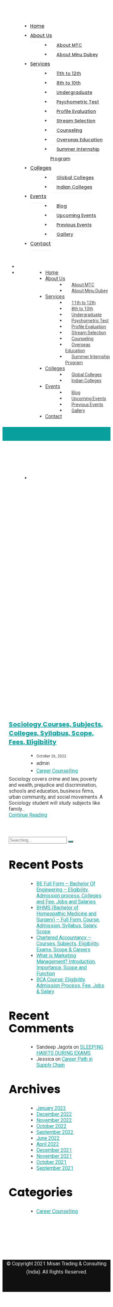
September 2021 (54, 1168)
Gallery (64, 234)
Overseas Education (79, 140)
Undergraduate (74, 92)
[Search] (70, 842)
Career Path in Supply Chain (64, 1062)
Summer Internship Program (75, 154)
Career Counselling (57, 771)
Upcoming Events (76, 215)
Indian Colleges (74, 187)
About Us (41, 35)
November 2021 (54, 1156)
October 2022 (51, 1126)
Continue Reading (28, 815)
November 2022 (54, 1120)
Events (38, 196)
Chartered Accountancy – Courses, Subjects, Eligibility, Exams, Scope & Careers (67, 944)
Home (37, 26)
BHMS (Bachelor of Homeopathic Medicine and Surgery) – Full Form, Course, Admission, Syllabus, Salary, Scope (68, 920)
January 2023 (51, 1108)
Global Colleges (75, 177)
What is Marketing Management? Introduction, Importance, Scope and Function (66, 965)
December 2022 (54, 1114)
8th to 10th (68, 83)
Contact (40, 243)
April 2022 (47, 1144)
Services (40, 64)
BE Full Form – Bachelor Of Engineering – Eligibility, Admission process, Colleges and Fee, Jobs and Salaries (68, 893)
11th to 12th (68, 73)
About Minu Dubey (77, 54)
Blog (61, 206)
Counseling (69, 130)
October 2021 (51, 1162)
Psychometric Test (77, 102)
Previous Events (74, 225)
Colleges (40, 168)
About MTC (69, 45)
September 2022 (54, 1132)
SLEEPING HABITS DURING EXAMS (69, 1050)
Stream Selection (75, 121)
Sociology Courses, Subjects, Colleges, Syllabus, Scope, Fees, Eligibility (56, 733)
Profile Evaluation (76, 111)
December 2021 (54, 1150)
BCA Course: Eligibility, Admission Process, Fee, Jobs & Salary (70, 986)
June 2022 (48, 1138)
